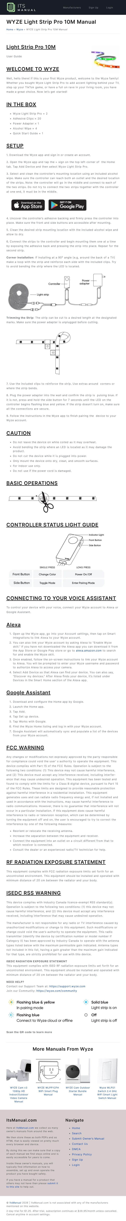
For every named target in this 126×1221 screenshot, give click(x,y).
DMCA (76, 1149)
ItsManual (15, 1202)
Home (9, 29)
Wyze (19, 29)
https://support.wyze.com (67, 986)
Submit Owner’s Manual (88, 1138)
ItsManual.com (25, 1127)
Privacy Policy (82, 1154)
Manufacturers (72, 7)
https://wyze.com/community (56, 990)
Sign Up (93, 7)
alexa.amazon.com (89, 650)
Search (77, 1133)
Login (109, 7)
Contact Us (80, 1143)
